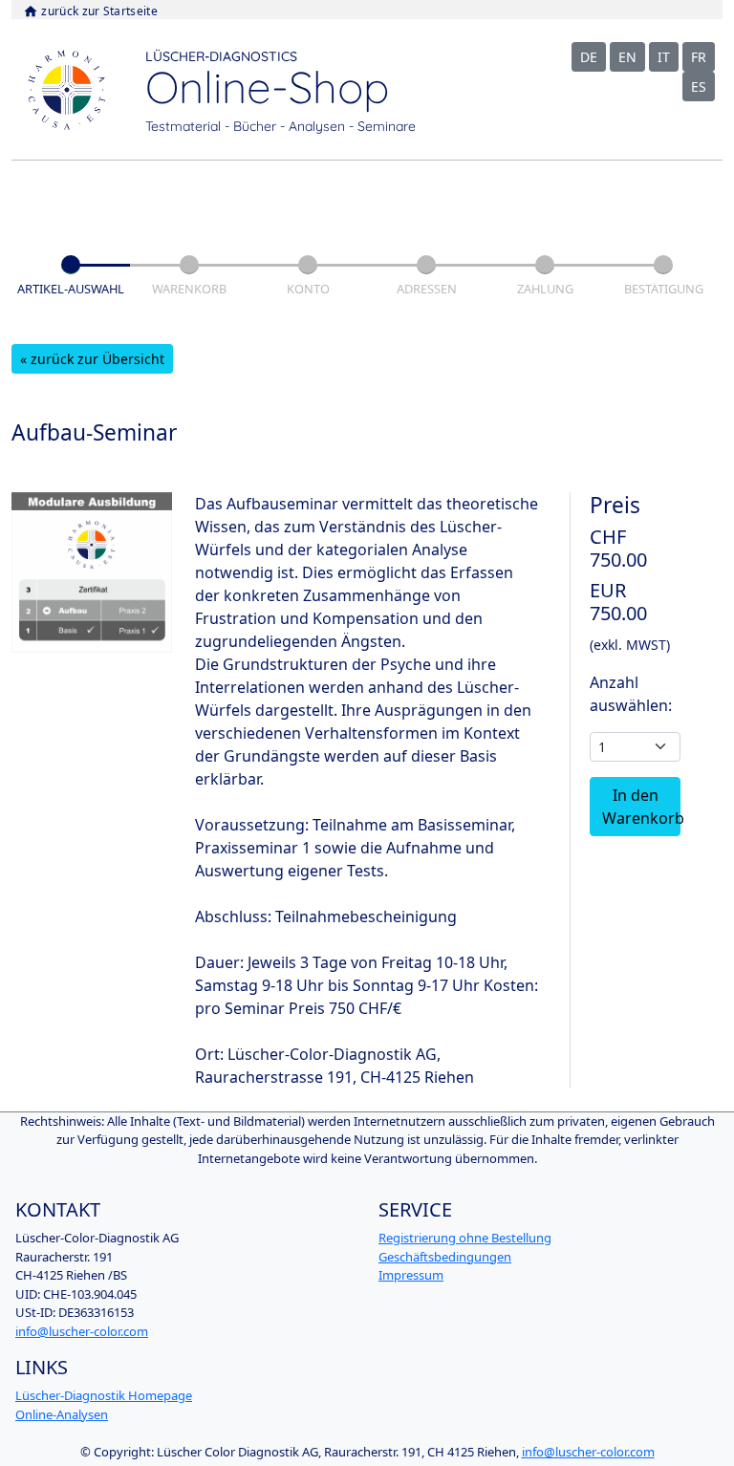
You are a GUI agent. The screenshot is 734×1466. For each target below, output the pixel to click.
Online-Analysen (61, 1414)
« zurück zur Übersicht (92, 359)
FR (698, 57)
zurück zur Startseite (90, 11)
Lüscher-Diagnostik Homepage (103, 1395)
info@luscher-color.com (81, 1331)
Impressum (410, 1274)
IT (664, 57)
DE (588, 57)
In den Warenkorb (641, 807)
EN (627, 57)
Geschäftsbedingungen (444, 1256)
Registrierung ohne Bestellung (464, 1237)
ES (698, 86)
